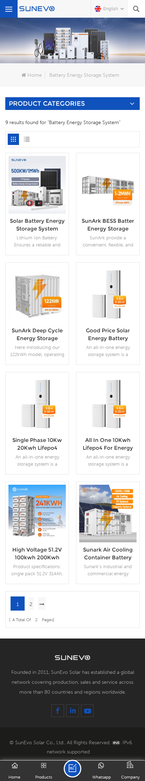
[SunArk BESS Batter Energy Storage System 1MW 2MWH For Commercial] (108, 184)
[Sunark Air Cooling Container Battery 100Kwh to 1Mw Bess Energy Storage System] (108, 513)
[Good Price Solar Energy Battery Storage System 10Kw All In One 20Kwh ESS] (108, 294)
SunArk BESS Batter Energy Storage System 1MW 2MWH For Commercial (108, 225)
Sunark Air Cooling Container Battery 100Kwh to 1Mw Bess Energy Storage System (108, 553)
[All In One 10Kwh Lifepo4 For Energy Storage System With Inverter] (108, 403)
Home (34, 75)
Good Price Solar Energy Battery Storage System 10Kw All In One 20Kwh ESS (108, 334)
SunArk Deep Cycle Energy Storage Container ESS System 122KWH (37, 334)
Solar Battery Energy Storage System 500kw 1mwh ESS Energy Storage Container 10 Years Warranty (37, 225)
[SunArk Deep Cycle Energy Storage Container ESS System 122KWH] (37, 294)
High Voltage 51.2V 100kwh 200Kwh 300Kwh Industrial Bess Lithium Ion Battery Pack (37, 553)
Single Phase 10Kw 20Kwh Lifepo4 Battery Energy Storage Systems (37, 444)
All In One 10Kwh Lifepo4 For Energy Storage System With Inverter (108, 444)
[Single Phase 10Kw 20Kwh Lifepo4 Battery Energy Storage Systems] (37, 403)
